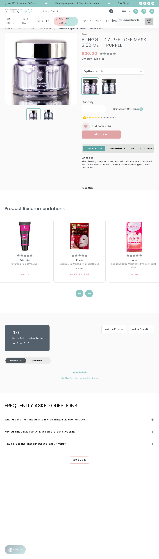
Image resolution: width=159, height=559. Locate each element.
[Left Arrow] (79, 293)
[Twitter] (144, 3)
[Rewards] (15, 549)
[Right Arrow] (89, 293)
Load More (79, 459)
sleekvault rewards (129, 19)
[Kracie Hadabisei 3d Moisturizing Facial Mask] (79, 236)
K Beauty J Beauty (64, 21)
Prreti (85, 34)
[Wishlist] (143, 11)
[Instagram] (148, 3)
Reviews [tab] (13, 360)
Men (99, 21)
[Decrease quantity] (84, 109)
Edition (111, 21)
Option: (93, 71)
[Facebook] (140, 3)
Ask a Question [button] (141, 329)
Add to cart (101, 134)
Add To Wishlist (101, 126)
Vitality (43, 21)
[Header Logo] (19, 11)
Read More (87, 188)
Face (31, 28)
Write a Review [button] (114, 329)
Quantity (87, 102)
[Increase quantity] (103, 109)
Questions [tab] (36, 360)
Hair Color (9, 21)
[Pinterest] (152, 3)
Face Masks (46, 28)
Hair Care (25, 21)
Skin (20, 28)
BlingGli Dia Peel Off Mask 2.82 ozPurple (114, 42)
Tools (87, 21)
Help (124, 11)
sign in (149, 21)
